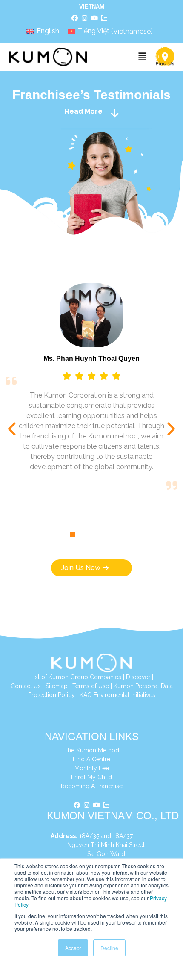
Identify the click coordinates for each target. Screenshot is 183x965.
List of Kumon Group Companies (75, 677)
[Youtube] (94, 18)
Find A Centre (91, 759)
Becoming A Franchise (92, 786)
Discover (138, 677)
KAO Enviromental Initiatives (117, 694)
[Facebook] (75, 18)
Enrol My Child (91, 777)
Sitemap (57, 686)
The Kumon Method (91, 750)
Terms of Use (90, 686)
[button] (142, 57)
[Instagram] (85, 18)
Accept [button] (73, 947)
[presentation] (12, 429)
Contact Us (26, 686)
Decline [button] (109, 947)
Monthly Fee (91, 768)
